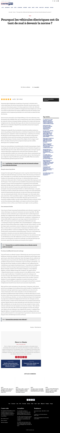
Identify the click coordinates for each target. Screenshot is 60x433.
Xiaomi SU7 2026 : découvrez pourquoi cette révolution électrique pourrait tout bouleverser (7, 390)
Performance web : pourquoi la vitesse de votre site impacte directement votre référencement (47, 127)
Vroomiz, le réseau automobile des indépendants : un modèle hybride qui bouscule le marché (37, 390)
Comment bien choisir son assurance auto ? (31, 364)
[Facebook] (53, 1)
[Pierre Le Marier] (21, 336)
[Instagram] (54, 1)
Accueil (10, 12)
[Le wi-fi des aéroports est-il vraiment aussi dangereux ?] (56, 173)
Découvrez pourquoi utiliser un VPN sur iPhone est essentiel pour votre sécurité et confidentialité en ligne (48, 145)
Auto (14, 12)
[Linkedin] (19, 357)
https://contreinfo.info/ (21, 344)
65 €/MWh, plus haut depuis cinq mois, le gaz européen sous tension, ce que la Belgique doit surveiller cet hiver (24, 424)
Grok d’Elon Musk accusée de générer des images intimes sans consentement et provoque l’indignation (48, 156)
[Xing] (26, 357)
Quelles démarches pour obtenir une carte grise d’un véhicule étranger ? (11, 365)
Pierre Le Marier (26, 87)
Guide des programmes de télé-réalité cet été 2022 (41, 418)
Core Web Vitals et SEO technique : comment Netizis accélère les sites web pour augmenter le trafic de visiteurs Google (48, 121)
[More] (36, 92)
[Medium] (21, 357)
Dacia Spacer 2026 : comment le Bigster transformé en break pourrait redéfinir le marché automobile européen (22, 390)
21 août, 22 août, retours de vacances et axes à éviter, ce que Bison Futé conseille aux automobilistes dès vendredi (24, 418)
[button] (53, 3)
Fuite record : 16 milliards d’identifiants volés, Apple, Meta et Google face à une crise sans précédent (48, 140)
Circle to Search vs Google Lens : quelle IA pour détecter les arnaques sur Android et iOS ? (48, 151)
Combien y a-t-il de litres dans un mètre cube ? (40, 415)
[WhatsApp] (33, 92)
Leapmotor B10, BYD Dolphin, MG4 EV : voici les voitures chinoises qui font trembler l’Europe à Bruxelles (52, 390)
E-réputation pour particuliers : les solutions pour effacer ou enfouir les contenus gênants (48, 168)
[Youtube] (58, 1)
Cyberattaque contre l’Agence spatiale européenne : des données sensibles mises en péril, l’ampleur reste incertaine (48, 163)
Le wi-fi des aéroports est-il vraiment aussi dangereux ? (48, 173)
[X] (56, 1)
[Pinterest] (29, 92)
